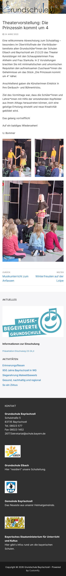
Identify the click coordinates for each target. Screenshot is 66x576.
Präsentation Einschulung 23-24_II (18, 351)
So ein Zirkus (10, 384)
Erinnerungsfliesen (13, 365)
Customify (34, 570)
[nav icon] (62, 7)
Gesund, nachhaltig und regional (21, 380)
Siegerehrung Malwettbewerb (19, 375)
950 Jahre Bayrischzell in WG (19, 370)
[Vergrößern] (58, 311)
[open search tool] (56, 7)
